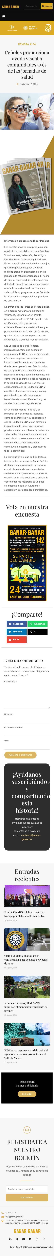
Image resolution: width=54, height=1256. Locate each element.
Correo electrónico (13, 727)
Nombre (9, 714)
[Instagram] (37, 1239)
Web (6, 740)
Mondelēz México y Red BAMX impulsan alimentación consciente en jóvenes (26, 1006)
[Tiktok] (43, 1239)
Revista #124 (27, 44)
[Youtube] (23, 1239)
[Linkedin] (30, 1239)
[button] (3, 16)
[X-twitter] (17, 1239)
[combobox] (32, 6)
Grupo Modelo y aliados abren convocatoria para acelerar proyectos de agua (26, 959)
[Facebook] (10, 1239)
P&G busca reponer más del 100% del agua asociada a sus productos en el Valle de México (26, 1054)
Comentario (10, 681)
